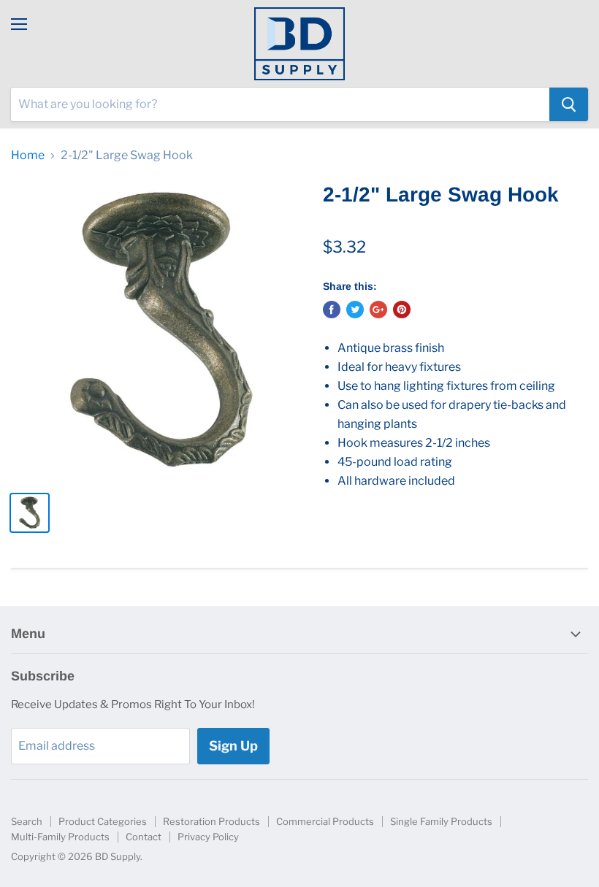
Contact (143, 836)
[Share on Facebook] (331, 309)
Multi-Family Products (60, 836)
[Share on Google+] (378, 309)
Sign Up (233, 745)
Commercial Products (325, 821)
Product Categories (102, 821)
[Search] (568, 104)
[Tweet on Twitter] (355, 309)
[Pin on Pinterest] (402, 309)
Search (26, 821)
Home (28, 155)
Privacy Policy (208, 836)
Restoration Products (211, 821)
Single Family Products (441, 821)
